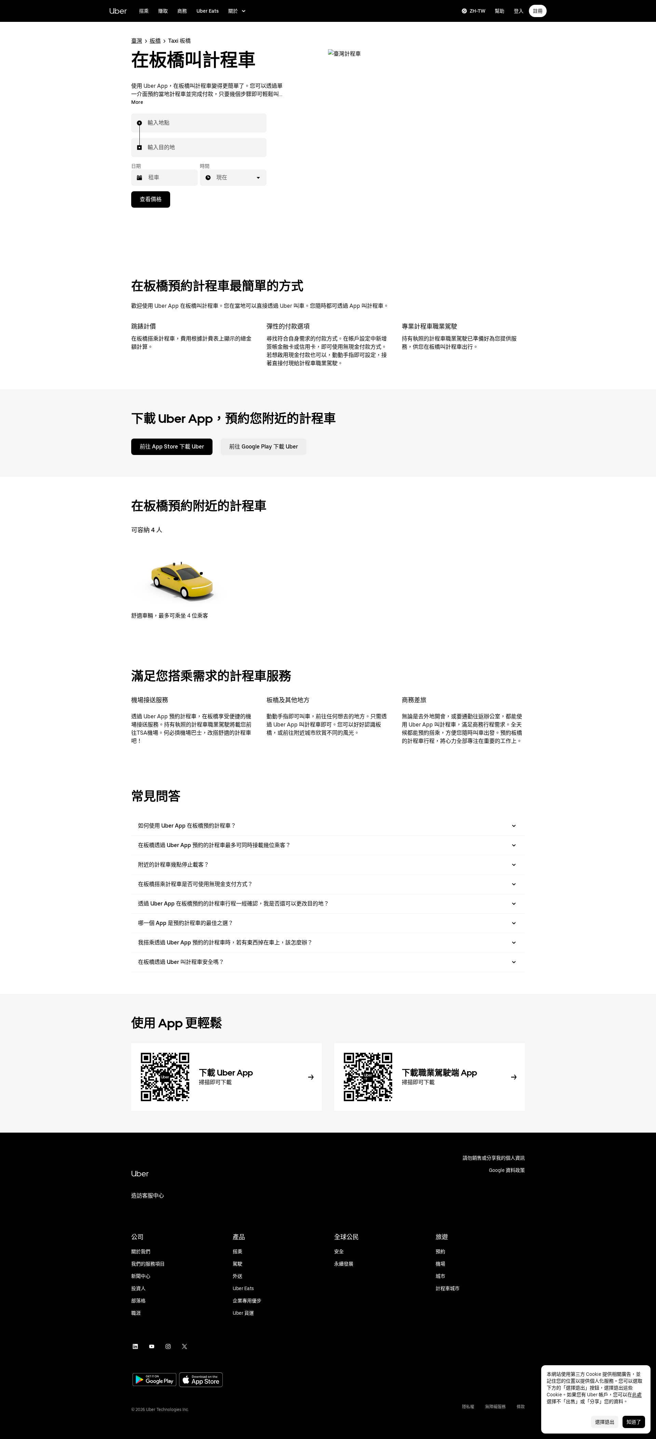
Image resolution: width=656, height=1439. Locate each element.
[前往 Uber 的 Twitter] (184, 1346)
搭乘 (144, 11)
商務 (182, 11)
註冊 (538, 11)
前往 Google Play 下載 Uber (263, 446)
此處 (637, 1394)
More (137, 102)
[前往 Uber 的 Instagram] (168, 1346)
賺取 (163, 11)
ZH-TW (477, 11)
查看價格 (151, 199)
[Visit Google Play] (154, 1380)
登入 (518, 11)
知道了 (634, 1422)
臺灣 (136, 41)
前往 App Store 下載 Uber (172, 446)
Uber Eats (207, 11)
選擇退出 (604, 1422)
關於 (233, 11)
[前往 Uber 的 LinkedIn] (135, 1346)
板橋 (155, 41)
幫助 (499, 11)
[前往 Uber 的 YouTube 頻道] (152, 1346)
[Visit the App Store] (201, 1380)
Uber (118, 11)
